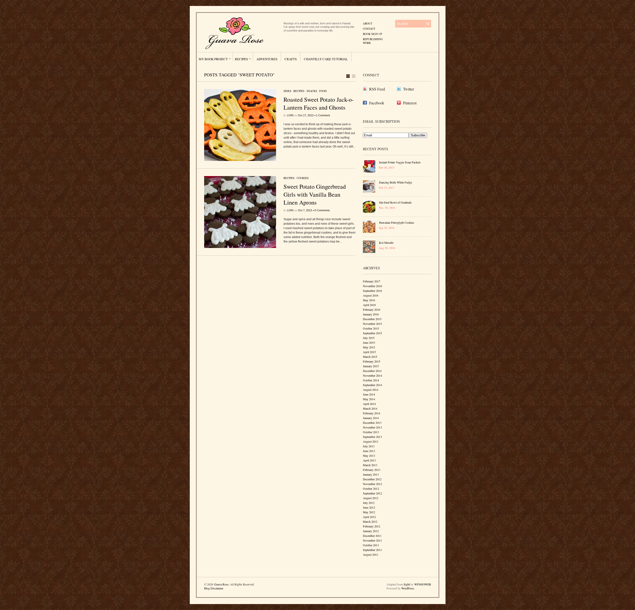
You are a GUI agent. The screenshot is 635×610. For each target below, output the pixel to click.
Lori (290, 115)
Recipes (241, 59)
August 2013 (370, 441)
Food (323, 91)
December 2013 (372, 423)
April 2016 (369, 305)
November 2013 (372, 427)
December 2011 (372, 536)
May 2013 (369, 456)
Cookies (303, 178)
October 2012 (371, 488)
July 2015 (369, 338)
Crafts (291, 59)
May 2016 (369, 300)
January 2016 (371, 314)
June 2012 (369, 507)
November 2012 (372, 484)
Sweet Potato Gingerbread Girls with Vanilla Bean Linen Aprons (315, 194)
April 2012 (369, 517)
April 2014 (369, 404)
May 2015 (369, 347)
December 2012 (372, 479)
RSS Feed (377, 89)
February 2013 (371, 470)
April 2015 (369, 352)
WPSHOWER (422, 584)
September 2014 (372, 385)
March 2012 (370, 521)
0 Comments (322, 210)
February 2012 (371, 526)
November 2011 (372, 540)
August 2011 (370, 554)
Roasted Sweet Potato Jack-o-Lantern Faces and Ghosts (319, 103)
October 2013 (371, 432)
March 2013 (370, 465)
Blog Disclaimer (213, 588)
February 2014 (371, 413)
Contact (369, 28)
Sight (407, 584)
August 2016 (370, 295)
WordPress (407, 588)
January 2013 (371, 474)
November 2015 (372, 324)
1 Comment (323, 115)
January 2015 (371, 366)
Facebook (376, 102)
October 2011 (371, 545)
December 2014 (372, 371)
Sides (287, 91)
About (367, 23)
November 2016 (372, 286)
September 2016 (372, 291)
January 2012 (371, 531)
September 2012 (372, 493)
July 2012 (369, 503)
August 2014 (370, 390)
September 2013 (372, 437)
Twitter (408, 89)
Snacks (312, 91)
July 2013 (369, 446)
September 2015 (372, 333)
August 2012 (370, 498)
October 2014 (371, 380)
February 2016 (371, 309)
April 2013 (369, 460)
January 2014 (371, 418)
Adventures (266, 59)
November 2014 (372, 375)
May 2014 (369, 399)
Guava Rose (221, 584)
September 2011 (372, 550)
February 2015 (371, 361)
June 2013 (369, 451)
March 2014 (370, 408)
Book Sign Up (372, 34)
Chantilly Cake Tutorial (326, 59)
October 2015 (371, 328)
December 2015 (372, 319)
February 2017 (371, 281)
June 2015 (369, 342)
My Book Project (213, 59)
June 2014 (369, 394)
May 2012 (369, 512)
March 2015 (370, 357)
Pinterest (409, 102)
